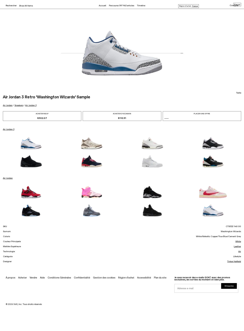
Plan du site (160, 278)
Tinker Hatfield (234, 262)
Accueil (102, 6)
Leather (237, 247)
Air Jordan (8, 105)
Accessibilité (144, 278)
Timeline (141, 6)
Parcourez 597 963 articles (121, 6)
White (238, 242)
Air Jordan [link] (8, 178)
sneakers (18, 105)
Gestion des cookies (104, 278)
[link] (31, 143)
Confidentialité (82, 278)
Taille (238, 93)
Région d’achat (126, 278)
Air (239, 252)
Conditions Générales (59, 278)
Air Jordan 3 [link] (8, 129)
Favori (237, 5)
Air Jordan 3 (30, 105)
